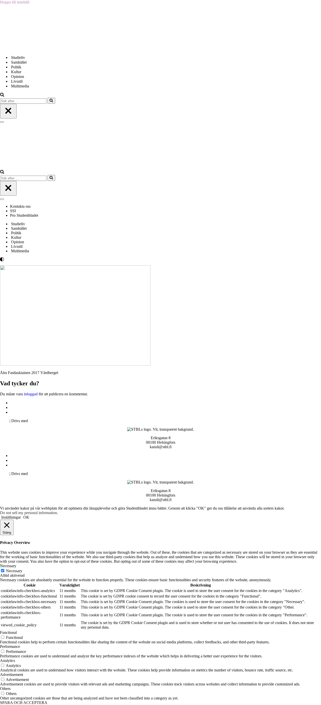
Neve (4, 421)
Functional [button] (8, 632)
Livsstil (17, 81)
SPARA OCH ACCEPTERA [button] (23, 702)
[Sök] (2, 95)
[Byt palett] (45, 259)
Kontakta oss (21, 206)
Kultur (16, 72)
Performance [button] (10, 646)
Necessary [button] (8, 566)
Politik (16, 67)
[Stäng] (8, 111)
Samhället (19, 62)
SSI (13, 211)
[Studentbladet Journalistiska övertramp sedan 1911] (25, 49)
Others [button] (5, 688)
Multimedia (20, 86)
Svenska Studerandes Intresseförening (41, 407)
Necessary (14, 571)
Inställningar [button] (11, 517)
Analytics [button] (7, 660)
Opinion (17, 76)
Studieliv (18, 57)
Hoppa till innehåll (14, 2)
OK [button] (26, 517)
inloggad (31, 394)
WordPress (37, 421)
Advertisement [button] (11, 674)
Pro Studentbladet (24, 215)
